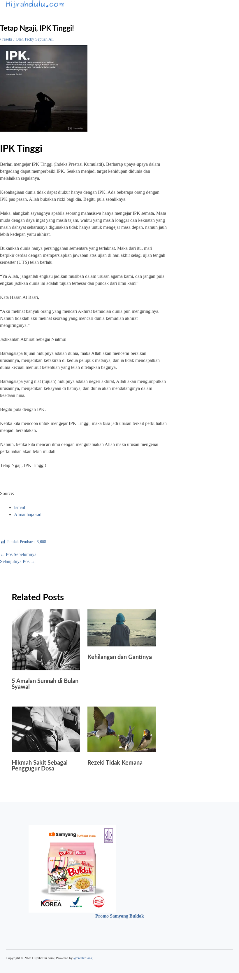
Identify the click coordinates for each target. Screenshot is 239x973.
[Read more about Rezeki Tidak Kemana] (121, 750)
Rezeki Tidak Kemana (115, 763)
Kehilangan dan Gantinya (119, 657)
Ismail (19, 507)
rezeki (7, 39)
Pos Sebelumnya (18, 554)
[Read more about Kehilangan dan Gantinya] (121, 644)
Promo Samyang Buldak (119, 915)
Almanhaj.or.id (27, 514)
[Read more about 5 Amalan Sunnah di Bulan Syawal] (46, 668)
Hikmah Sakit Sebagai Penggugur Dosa (40, 766)
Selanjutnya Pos (17, 561)
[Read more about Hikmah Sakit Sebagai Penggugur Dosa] (46, 750)
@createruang (82, 958)
